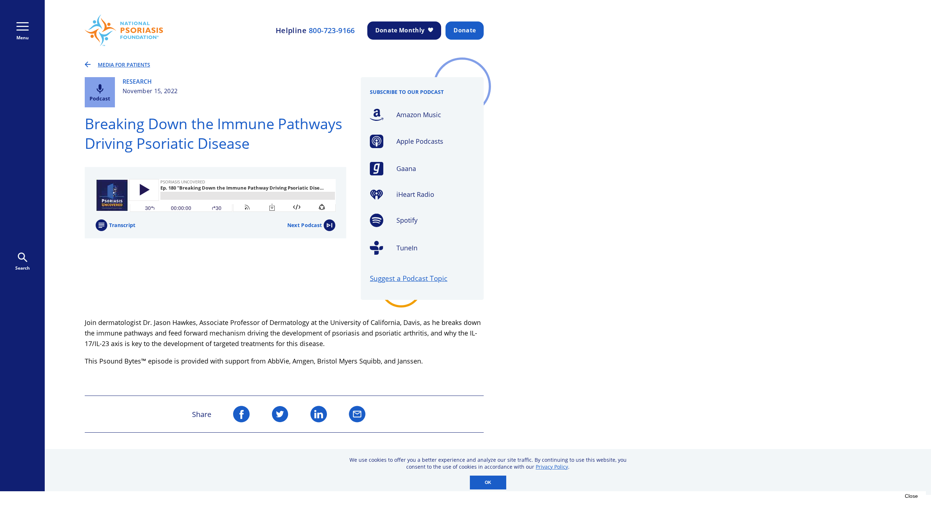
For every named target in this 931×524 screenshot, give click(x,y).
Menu (22, 38)
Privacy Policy (552, 466)
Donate (464, 30)
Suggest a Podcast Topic (408, 278)
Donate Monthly (399, 30)
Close (911, 496)
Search (22, 268)
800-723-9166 (332, 30)
